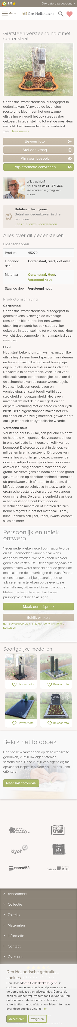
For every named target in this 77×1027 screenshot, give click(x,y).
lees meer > (21, 131)
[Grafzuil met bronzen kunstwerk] (21, 667)
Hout (51, 274)
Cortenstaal (37, 274)
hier (44, 1008)
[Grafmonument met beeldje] (56, 705)
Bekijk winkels (38, 617)
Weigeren (37, 1019)
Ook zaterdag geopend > (58, 3)
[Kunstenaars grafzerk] (21, 705)
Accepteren (17, 1019)
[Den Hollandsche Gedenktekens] (38, 13)
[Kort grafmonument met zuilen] (56, 667)
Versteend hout (40, 279)
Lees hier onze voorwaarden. (36, 224)
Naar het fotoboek (21, 783)
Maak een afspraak (38, 606)
